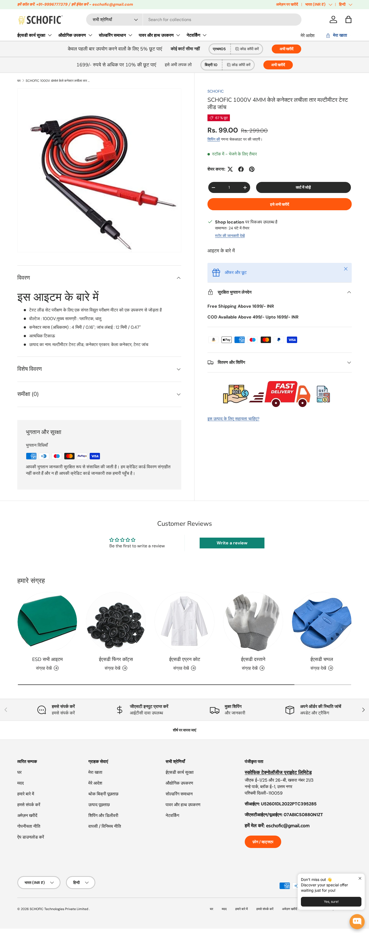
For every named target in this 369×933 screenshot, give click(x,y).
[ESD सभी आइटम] (47, 622)
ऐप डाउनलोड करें (30, 837)
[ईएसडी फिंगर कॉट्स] (116, 622)
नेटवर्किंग (193, 35)
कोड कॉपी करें (249, 48)
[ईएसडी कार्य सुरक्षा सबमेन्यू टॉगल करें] (49, 35)
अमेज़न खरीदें (27, 815)
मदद (20, 783)
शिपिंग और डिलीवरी (103, 815)
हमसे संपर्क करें (28, 805)
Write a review (232, 543)
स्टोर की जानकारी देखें (230, 235)
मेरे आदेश (307, 35)
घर (19, 81)
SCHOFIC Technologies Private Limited (59, 909)
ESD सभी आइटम (47, 659)
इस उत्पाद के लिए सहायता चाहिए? (233, 419)
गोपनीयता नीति (28, 826)
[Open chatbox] (357, 921)
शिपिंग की (213, 139)
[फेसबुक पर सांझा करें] (241, 169)
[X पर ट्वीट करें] (230, 169)
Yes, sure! (331, 902)
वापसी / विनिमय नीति (104, 826)
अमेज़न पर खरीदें (287, 4)
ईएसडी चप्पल (321, 659)
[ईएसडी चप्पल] (321, 622)
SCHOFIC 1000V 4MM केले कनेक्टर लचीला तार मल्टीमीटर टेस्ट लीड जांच (58, 81)
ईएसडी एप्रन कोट (184, 659)
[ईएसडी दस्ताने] (253, 622)
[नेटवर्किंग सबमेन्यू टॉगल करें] (204, 35)
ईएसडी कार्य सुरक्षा (31, 35)
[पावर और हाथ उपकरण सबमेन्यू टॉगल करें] (178, 35)
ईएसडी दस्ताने (253, 659)
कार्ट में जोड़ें (303, 187)
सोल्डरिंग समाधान (112, 35)
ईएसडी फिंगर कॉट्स (116, 659)
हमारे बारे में (25, 794)
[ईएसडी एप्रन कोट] (184, 622)
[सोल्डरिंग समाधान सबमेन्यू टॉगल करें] (130, 35)
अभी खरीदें (286, 48)
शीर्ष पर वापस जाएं (184, 730)
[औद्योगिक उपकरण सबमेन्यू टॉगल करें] (90, 35)
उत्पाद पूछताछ (99, 805)
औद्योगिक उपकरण (72, 35)
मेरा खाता (95, 772)
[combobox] (193, 19)
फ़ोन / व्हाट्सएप (263, 841)
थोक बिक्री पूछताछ (103, 794)
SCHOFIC (215, 91)
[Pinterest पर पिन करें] (251, 169)
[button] (348, 19)
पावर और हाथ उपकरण (156, 35)
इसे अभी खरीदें (279, 204)
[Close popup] (360, 878)
